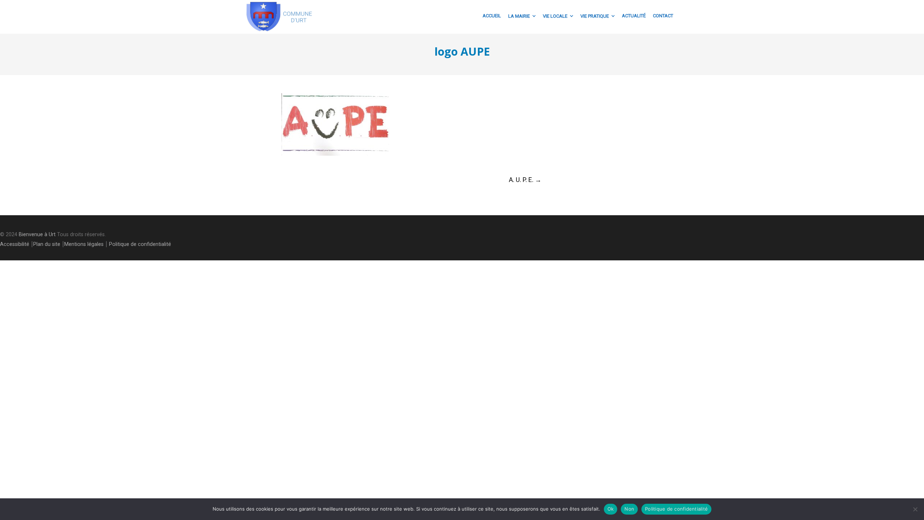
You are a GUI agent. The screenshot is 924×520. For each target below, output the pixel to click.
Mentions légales (84, 244)
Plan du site (46, 244)
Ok (610, 509)
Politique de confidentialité (140, 244)
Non (629, 509)
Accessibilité (14, 244)
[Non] (915, 509)
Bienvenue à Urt (37, 234)
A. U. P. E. (525, 179)
